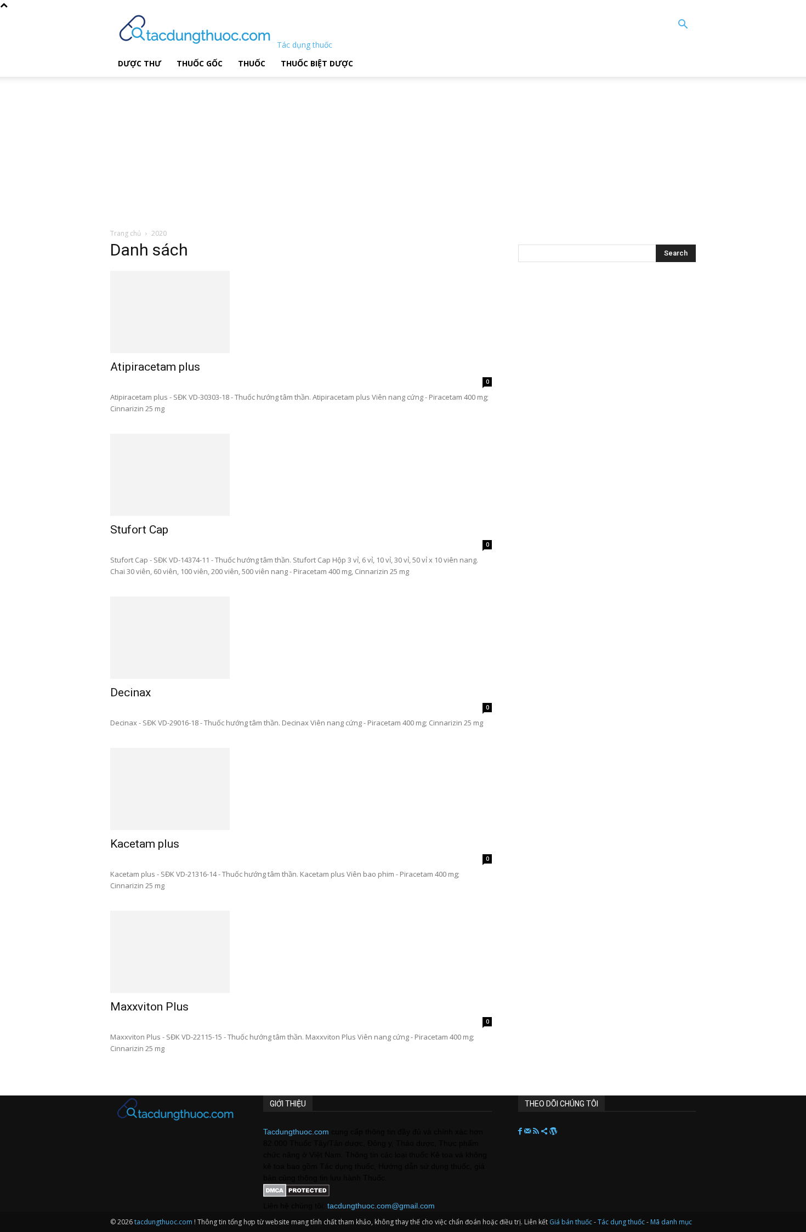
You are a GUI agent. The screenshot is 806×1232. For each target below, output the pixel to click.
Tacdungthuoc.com (296, 1131)
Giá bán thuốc (570, 1222)
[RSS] (537, 1131)
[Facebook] (521, 1131)
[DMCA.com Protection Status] (296, 1194)
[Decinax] (301, 638)
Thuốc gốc (200, 63)
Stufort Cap (139, 529)
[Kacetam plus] (301, 789)
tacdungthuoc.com (163, 1222)
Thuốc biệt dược (317, 63)
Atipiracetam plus (155, 366)
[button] (682, 25)
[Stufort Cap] (301, 475)
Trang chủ (125, 233)
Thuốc (251, 63)
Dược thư (139, 63)
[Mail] (528, 1131)
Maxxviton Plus (149, 1006)
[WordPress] (553, 1131)
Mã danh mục (671, 1222)
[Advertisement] (279, 145)
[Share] (545, 1131)
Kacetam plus (144, 843)
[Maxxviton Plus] (301, 952)
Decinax (130, 692)
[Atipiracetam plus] (301, 312)
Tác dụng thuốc (622, 1222)
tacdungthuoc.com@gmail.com (381, 1205)
